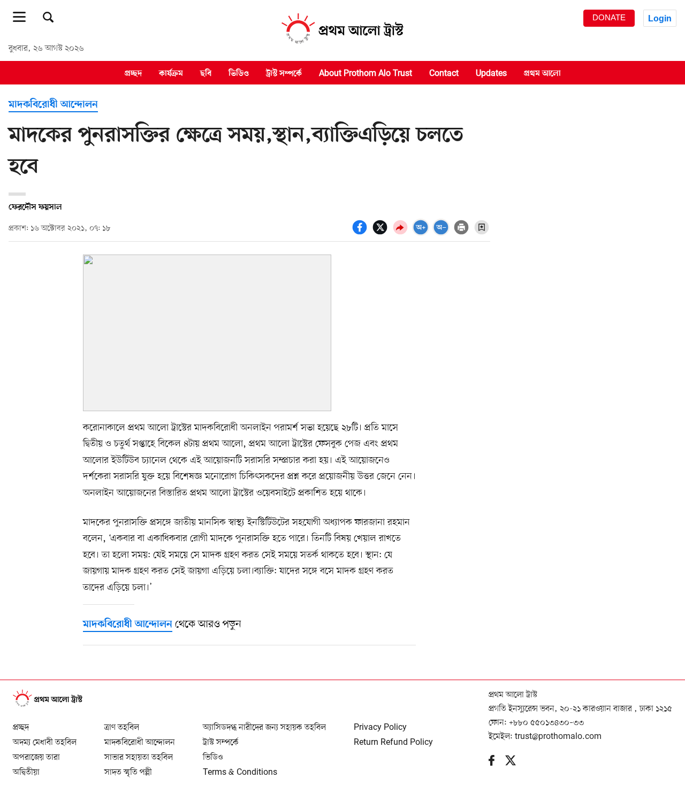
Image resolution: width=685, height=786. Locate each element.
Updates (491, 73)
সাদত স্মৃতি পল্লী (128, 768)
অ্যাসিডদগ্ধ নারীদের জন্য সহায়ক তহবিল (264, 723)
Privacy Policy (380, 723)
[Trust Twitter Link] (516, 763)
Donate (609, 17)
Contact (444, 73)
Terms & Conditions (240, 768)
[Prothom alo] (342, 43)
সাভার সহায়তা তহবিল (138, 753)
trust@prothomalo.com (558, 737)
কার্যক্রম (171, 73)
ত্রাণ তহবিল (121, 723)
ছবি (205, 73)
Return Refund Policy (393, 738)
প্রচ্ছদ (133, 73)
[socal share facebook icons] (361, 233)
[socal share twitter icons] (381, 233)
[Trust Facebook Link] (497, 763)
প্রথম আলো (542, 73)
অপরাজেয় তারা (36, 753)
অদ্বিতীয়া (26, 768)
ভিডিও (239, 73)
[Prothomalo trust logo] (53, 705)
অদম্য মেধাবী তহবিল (45, 738)
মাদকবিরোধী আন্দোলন (53, 105)
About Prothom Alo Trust (365, 73)
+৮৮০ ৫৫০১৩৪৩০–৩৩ (546, 723)
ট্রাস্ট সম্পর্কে (284, 73)
